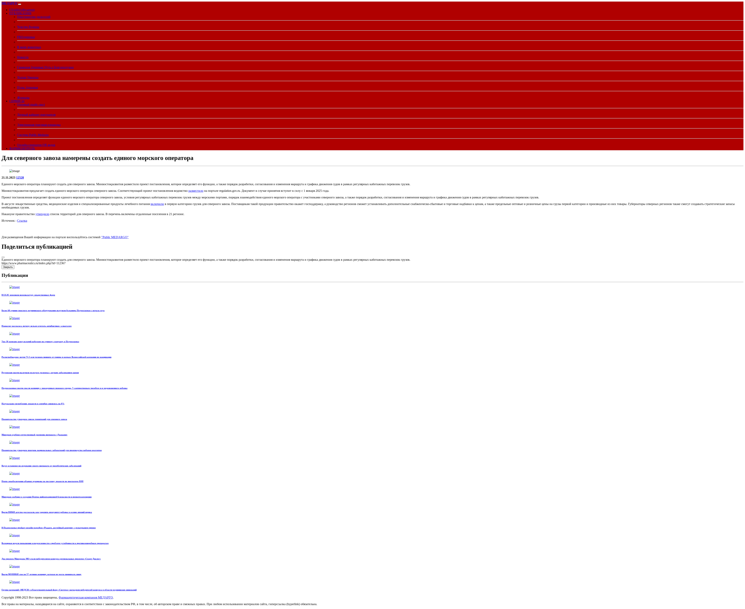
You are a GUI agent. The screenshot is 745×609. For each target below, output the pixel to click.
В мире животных (29, 47)
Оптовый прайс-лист (31, 104)
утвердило (42, 214)
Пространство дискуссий (33, 16)
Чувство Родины (28, 27)
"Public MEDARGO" (115, 237)
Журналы (23, 97)
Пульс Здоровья (27, 87)
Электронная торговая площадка (39, 124)
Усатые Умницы (27, 77)
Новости (23, 57)
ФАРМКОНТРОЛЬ (22, 148)
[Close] (3, 257)
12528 (20, 177)
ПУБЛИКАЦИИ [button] (20, 13)
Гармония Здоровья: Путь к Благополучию (45, 67)
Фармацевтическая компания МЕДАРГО (86, 597)
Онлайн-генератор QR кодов (36, 145)
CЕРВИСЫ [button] (16, 101)
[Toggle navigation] (19, 4)
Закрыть (8, 267)
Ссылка (22, 220)
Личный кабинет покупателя (36, 114)
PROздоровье (26, 37)
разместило (195, 190)
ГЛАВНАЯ (22, 9)
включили (157, 204)
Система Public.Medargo (33, 134)
